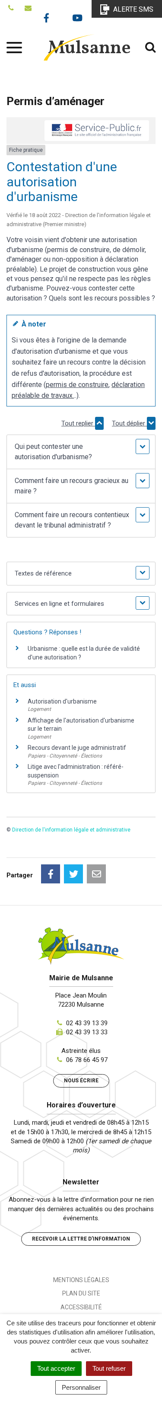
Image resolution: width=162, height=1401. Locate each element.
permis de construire (77, 385)
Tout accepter (56, 1368)
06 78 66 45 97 (87, 1060)
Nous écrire (81, 1081)
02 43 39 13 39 (87, 1023)
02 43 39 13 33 (87, 1032)
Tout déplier (129, 423)
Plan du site (81, 1293)
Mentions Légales (81, 1279)
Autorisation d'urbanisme (62, 701)
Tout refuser (109, 1368)
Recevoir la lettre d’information (81, 1239)
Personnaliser (81, 1387)
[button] (80, 452)
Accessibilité (81, 1307)
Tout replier (78, 423)
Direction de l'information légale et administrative (71, 830)
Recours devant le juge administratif (77, 747)
